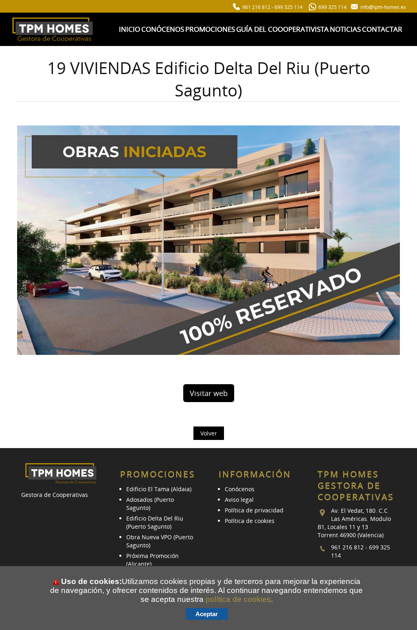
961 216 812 (256, 7)
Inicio (129, 29)
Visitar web (209, 393)
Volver (208, 433)
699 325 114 (288, 7)
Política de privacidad (254, 510)
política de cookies (238, 599)
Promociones (210, 29)
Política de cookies (249, 521)
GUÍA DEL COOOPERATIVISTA (282, 29)
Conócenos (162, 29)
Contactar (382, 29)
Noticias (345, 29)
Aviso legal (239, 499)
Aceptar (206, 613)
